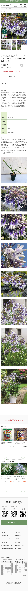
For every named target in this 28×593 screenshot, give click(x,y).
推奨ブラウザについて (19, 545)
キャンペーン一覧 (6, 538)
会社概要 (17, 538)
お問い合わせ (18, 542)
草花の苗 (3, 11)
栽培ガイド (4, 542)
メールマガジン (18, 548)
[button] (23, 457)
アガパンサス (9, 11)
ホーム (3, 532)
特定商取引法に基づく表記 (8, 548)
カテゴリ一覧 (5, 535)
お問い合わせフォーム (14, 522)
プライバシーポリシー (7, 545)
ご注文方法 (17, 532)
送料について (4, 83)
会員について (18, 535)
